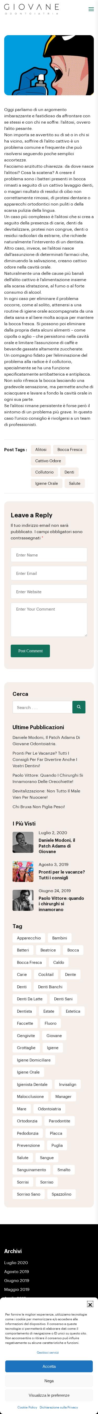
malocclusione (30, 1096)
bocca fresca (69, 449)
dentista (24, 1011)
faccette (25, 1023)
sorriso (46, 1182)
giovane (54, 1035)
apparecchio (29, 937)
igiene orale (46, 483)
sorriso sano (28, 1194)
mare (21, 1108)
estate (48, 1011)
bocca (73, 950)
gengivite (26, 1035)
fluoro (50, 1023)
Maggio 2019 (17, 1289)
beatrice (48, 950)
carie (22, 974)
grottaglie (26, 1047)
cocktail (46, 974)
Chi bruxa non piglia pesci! (39, 806)
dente (70, 974)
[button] (90, 1304)
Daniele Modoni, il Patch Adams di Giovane (57, 846)
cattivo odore (48, 460)
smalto (63, 1169)
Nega (49, 1381)
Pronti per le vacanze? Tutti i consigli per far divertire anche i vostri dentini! (45, 759)
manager (63, 1096)
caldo (58, 962)
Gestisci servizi (48, 1352)
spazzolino (61, 1194)
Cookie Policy (27, 1407)
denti (69, 472)
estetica (73, 1011)
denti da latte (30, 998)
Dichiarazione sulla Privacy (59, 1407)
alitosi (41, 449)
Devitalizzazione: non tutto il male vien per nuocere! (46, 794)
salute (74, 483)
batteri (23, 950)
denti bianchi (50, 986)
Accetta (49, 1366)
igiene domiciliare (34, 1060)
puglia (57, 1145)
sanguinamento (31, 1169)
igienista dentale (32, 1084)
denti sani (63, 998)
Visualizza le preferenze (49, 1395)
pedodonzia (27, 1133)
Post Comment (30, 651)
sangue (47, 1157)
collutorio (44, 472)
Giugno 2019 (16, 1280)
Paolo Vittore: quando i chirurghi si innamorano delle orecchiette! (48, 778)
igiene (53, 1047)
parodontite (59, 1120)
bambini (59, 937)
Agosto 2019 (16, 1271)
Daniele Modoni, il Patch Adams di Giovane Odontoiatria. (46, 740)
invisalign (67, 1084)
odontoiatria (49, 1108)
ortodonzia (27, 1120)
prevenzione (28, 1145)
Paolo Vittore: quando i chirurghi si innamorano (61, 904)
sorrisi (23, 1182)
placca (56, 1133)
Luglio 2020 (16, 1262)
